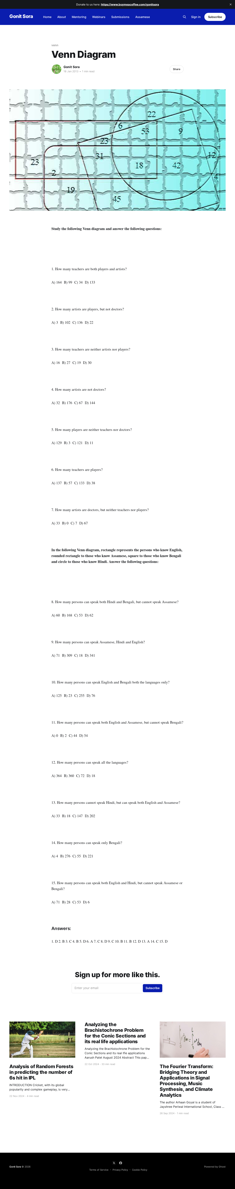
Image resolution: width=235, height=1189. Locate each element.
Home (47, 17)
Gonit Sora (21, 16)
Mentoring (79, 17)
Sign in (196, 17)
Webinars (98, 17)
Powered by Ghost (215, 1166)
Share (176, 69)
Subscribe (215, 17)
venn (54, 45)
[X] (114, 1162)
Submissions (120, 17)
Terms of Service (99, 1169)
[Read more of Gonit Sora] (56, 69)
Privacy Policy (120, 1169)
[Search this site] (184, 17)
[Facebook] (120, 1162)
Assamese (142, 17)
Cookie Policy (139, 1169)
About (61, 17)
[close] (231, 4)
